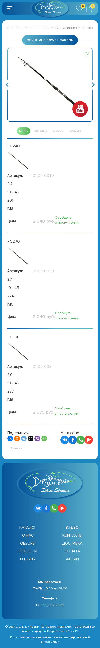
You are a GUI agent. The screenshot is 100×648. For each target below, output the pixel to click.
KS (76, 631)
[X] (30, 438)
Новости (28, 551)
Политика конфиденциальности (32, 637)
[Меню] (10, 8)
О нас (28, 535)
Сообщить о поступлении (67, 220)
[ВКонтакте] (10, 438)
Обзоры (27, 543)
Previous (7, 85)
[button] (86, 53)
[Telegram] (24, 438)
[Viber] (37, 438)
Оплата (72, 551)
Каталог (31, 28)
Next (93, 85)
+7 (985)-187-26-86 (50, 605)
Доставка (72, 543)
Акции (72, 559)
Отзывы (28, 559)
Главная (13, 28)
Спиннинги (50, 28)
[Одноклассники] (17, 438)
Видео (72, 527)
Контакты (72, 535)
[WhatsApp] (44, 438)
